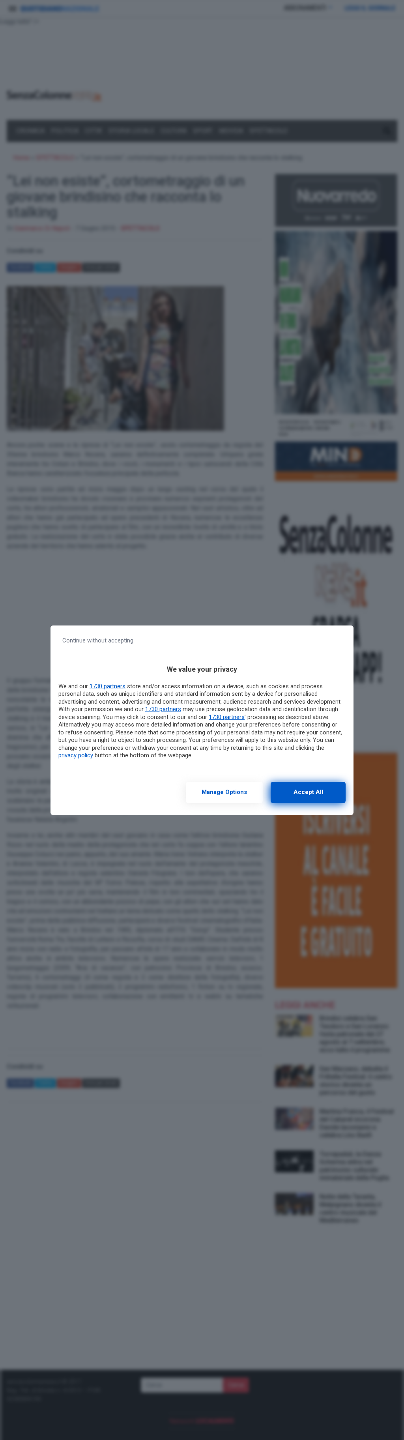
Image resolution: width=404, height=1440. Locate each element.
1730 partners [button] (107, 686)
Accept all (308, 792)
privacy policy (75, 755)
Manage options (224, 792)
